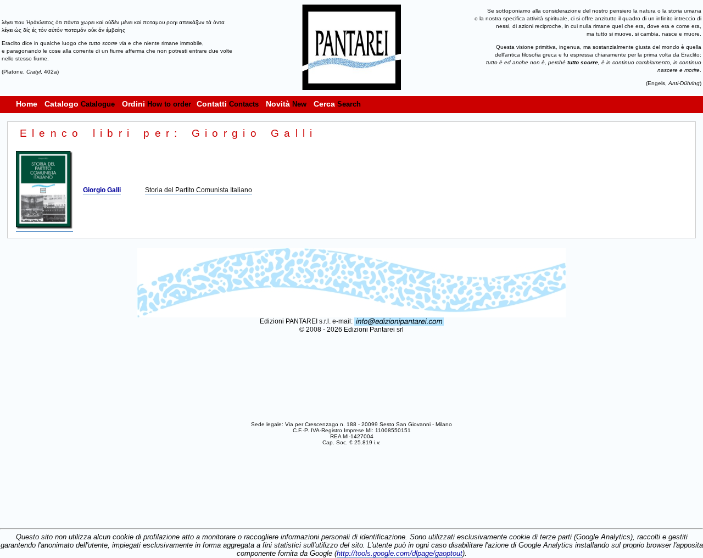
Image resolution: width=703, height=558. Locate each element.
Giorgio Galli (102, 190)
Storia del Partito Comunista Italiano (198, 190)
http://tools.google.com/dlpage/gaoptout (399, 553)
